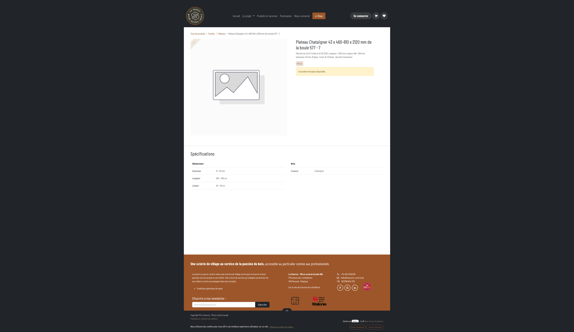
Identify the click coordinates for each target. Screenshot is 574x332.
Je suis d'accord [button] (375, 327)
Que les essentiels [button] (357, 327)
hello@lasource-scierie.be (351, 277)
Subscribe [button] (262, 304)
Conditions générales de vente (210, 288)
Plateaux (221, 33)
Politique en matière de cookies (204, 318)
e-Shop (319, 16)
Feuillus (211, 33)
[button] (286, 310)
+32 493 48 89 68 (348, 274)
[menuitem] (236, 15)
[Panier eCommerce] (376, 16)
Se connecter (361, 16)
